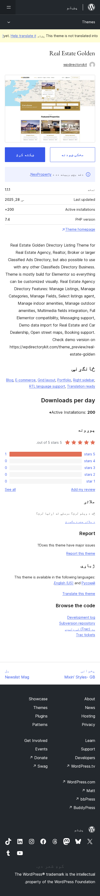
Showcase (38, 698)
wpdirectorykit (75, 64)
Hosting (88, 716)
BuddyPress (82, 807)
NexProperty (41, 174)
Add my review (83, 489)
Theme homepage (80, 229)
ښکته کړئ (25, 154)
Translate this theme (78, 594)
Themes (88, 22)
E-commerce (25, 380)
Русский (88, 583)
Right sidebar (83, 380)
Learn (90, 740)
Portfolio (64, 380)
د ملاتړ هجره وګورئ (80, 521)
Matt (88, 790)
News (90, 707)
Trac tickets (85, 635)
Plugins (41, 716)
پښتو (79, 829)
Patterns (40, 724)
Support (88, 749)
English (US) (64, 583)
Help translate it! (19, 36)
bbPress (85, 799)
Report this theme (80, 553)
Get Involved (36, 740)
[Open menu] (8, 7)
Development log (81, 617)
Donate (38, 757)
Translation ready (81, 386)
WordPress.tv (80, 766)
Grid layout (46, 380)
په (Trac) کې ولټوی (80, 629)
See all (10, 489)
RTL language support (47, 386)
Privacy (88, 724)
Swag (40, 766)
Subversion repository (77, 623)
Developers (85, 757)
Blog (9, 380)
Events (41, 749)
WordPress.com (78, 781)
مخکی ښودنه (72, 154)
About (89, 698)
